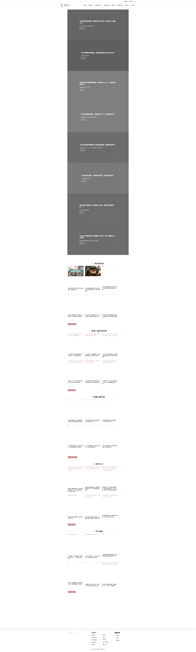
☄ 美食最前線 (98, 263)
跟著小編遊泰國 (107, 5)
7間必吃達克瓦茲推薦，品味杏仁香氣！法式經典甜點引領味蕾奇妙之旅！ (109, 288)
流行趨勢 (132, 5)
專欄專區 (113, 5)
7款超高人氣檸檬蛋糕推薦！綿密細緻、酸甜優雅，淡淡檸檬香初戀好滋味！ (109, 316)
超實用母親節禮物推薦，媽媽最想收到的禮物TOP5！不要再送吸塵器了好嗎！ (92, 489)
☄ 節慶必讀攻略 (98, 397)
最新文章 (85, 5)
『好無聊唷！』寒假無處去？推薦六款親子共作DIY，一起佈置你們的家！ (75, 557)
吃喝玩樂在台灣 (98, 5)
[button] (123, 1)
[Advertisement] (123, 294)
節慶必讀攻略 (119, 5)
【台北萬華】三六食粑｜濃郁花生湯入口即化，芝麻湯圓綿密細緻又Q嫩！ (109, 382)
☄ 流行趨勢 (98, 531)
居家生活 (126, 5)
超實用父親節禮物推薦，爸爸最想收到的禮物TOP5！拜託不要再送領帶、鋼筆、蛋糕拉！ (75, 490)
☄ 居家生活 (98, 464)
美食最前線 (91, 5)
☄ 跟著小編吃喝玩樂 (98, 331)
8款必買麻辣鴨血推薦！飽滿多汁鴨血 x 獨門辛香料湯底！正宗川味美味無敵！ (92, 290)
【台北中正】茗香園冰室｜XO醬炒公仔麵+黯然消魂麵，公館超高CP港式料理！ (110, 355)
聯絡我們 (117, 632)
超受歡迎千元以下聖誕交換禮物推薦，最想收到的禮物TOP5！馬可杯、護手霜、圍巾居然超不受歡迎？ (109, 489)
